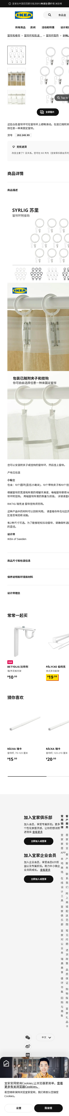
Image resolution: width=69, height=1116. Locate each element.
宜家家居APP (63, 843)
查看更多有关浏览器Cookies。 (33, 1085)
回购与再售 (62, 1006)
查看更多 (37, 832)
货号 (10, 135)
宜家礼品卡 (67, 1017)
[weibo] (28, 1046)
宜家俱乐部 (62, 915)
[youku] (28, 1055)
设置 (18, 1108)
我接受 (48, 1108)
